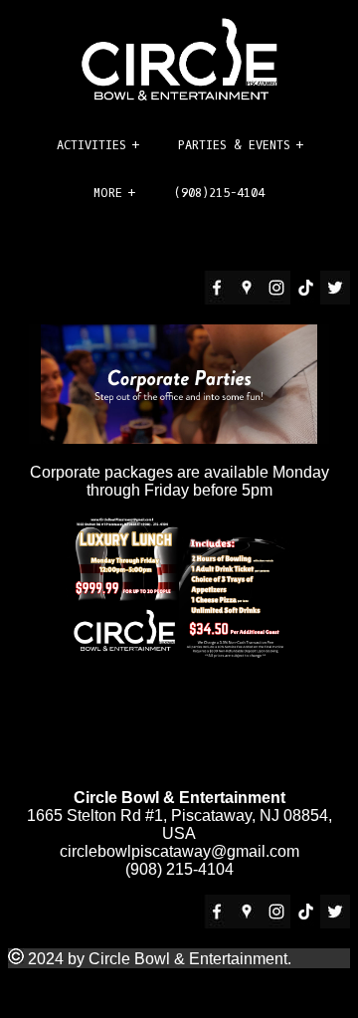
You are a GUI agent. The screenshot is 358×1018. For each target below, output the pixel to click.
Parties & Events (234, 145)
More (107, 193)
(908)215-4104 (219, 193)
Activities (91, 145)
